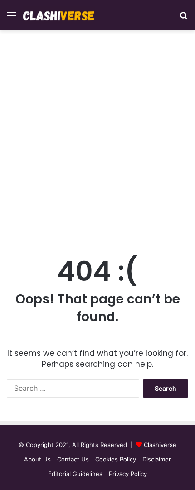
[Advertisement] (97, 141)
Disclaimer (156, 459)
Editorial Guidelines (75, 473)
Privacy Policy (128, 473)
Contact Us (73, 459)
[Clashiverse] (59, 15)
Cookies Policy (115, 459)
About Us (37, 459)
